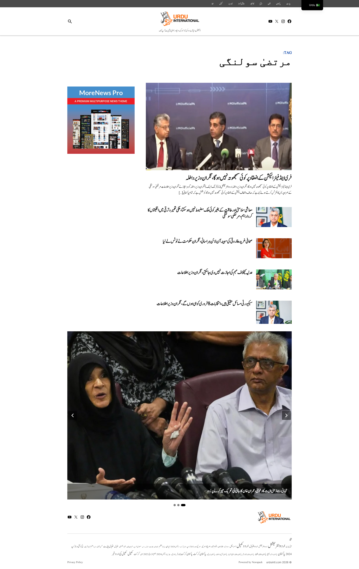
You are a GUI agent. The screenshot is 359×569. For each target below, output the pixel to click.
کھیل (221, 4)
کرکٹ (136, 554)
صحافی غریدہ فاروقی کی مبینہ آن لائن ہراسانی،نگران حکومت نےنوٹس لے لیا (207, 241)
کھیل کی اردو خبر (119, 554)
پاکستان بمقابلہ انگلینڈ (260, 554)
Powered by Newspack (251, 562)
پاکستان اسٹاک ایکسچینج (272, 554)
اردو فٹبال (253, 546)
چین (269, 4)
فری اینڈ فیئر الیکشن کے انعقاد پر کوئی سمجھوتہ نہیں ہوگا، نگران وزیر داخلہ (239, 178)
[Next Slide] (286, 415)
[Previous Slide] (72, 415)
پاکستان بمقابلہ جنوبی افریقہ (235, 554)
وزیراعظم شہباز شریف (90, 546)
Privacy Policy (75, 562)
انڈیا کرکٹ (183, 546)
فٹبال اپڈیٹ (108, 546)
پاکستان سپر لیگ (211, 554)
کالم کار (252, 4)
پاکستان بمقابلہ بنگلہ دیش (248, 554)
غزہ (125, 546)
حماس (146, 546)
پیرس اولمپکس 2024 (163, 554)
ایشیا (261, 4)
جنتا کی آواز (241, 4)
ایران (168, 546)
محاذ (212, 4)
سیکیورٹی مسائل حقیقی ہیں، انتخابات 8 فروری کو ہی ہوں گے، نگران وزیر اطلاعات (204, 303)
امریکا (208, 546)
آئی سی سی (289, 546)
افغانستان (220, 546)
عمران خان (130, 546)
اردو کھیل (242, 546)
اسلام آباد (226, 546)
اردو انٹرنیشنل (276, 546)
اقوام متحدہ (214, 546)
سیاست (288, 4)
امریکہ (203, 547)
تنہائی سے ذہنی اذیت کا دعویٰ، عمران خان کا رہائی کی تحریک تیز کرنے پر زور (247, 491)
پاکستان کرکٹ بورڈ (184, 554)
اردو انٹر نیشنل (262, 547)
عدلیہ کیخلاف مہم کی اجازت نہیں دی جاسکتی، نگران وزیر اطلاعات (214, 272)
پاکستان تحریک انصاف (221, 554)
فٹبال (116, 547)
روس (143, 546)
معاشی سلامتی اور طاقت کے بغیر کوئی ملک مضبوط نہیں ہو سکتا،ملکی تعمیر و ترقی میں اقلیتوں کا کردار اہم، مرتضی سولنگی (200, 213)
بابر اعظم (162, 547)
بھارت (151, 546)
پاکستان (278, 4)
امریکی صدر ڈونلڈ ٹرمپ (193, 546)
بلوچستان (156, 546)
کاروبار (230, 4)
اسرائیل (233, 546)
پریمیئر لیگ (173, 554)
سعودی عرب (137, 546)
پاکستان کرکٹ (199, 554)
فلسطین (121, 546)
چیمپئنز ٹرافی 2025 (149, 554)
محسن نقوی (99, 546)
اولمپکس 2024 (175, 546)
